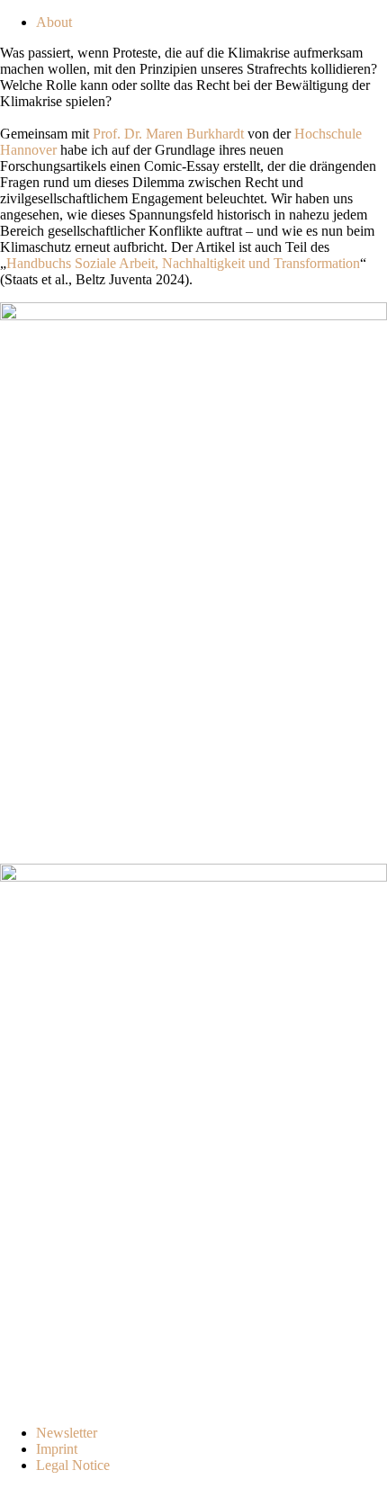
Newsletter (66, 1432)
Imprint (56, 1449)
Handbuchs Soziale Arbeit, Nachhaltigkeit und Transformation (183, 263)
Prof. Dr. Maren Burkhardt (168, 133)
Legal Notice (73, 1465)
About (54, 22)
